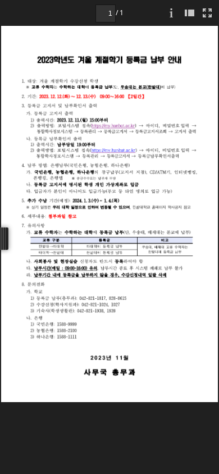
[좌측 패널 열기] (189, 12)
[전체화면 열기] (207, 12)
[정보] (171, 12)
